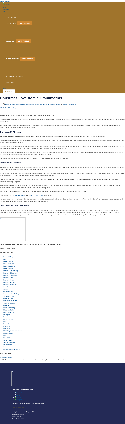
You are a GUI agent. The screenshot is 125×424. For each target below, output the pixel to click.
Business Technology (10, 284)
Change (5, 289)
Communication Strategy (11, 294)
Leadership (72, 104)
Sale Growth (7, 338)
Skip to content (5, 1)
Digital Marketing (8, 310)
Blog (4, 259)
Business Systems (9, 282)
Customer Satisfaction (10, 301)
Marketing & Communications (12, 331)
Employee (6, 314)
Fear (4, 321)
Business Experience (10, 275)
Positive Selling (8, 333)
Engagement (7, 317)
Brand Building (20, 104)
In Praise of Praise (6, 357)
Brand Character (31, 104)
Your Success (11, 82)
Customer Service (9, 303)
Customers (6, 305)
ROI (4, 335)
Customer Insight (8, 298)
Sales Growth (7, 340)
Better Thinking (10, 104)
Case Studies (7, 287)
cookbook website (19, 195)
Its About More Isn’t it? (14, 76)
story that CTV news (37, 195)
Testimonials (11, 23)
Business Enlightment (10, 273)
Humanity (65, 104)
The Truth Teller (12, 59)
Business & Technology (10, 271)
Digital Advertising (9, 308)
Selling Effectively (9, 342)
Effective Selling (8, 312)
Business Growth (8, 277)
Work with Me (11, 17)
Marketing (6, 328)
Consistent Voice (8, 296)
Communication (8, 291)
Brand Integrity (8, 268)
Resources (10, 41)
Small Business (8, 344)
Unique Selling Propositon (11, 349)
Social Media (7, 347)
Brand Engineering (43, 104)
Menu (4, 88)
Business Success (55, 104)
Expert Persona (8, 319)
